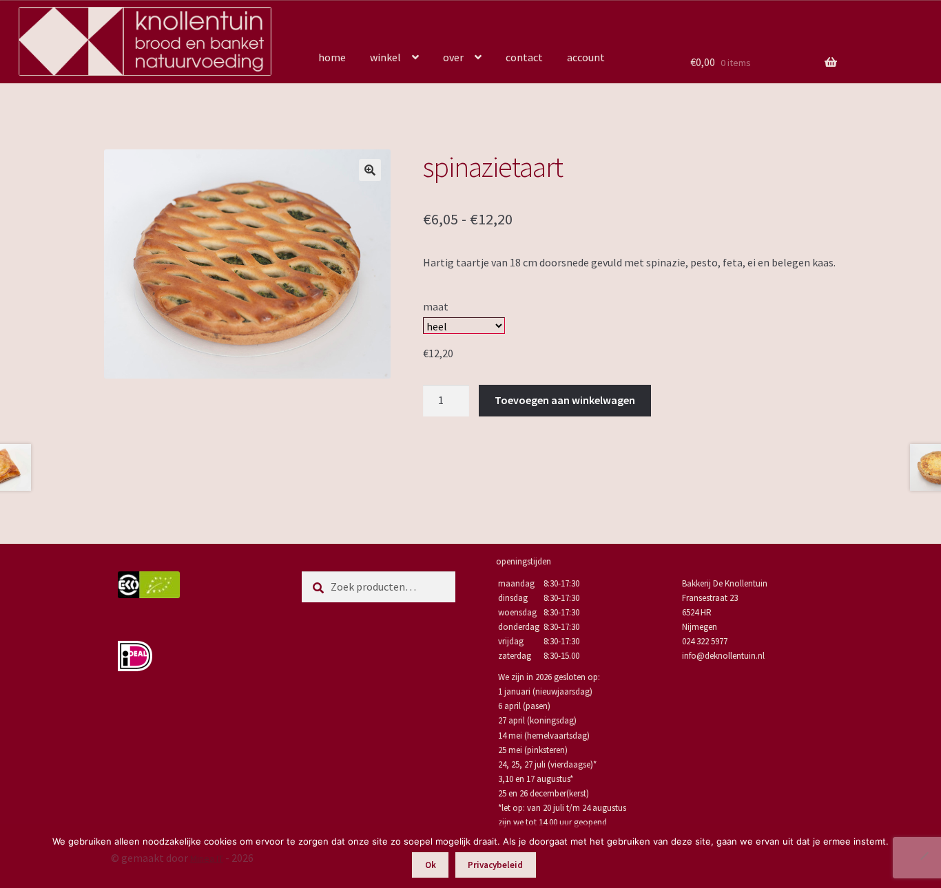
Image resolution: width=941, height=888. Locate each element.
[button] (370, 170)
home (332, 57)
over (453, 57)
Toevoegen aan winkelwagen (565, 400)
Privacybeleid (495, 865)
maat (435, 306)
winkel (385, 57)
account (586, 57)
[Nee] (924, 856)
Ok (430, 865)
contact (524, 57)
